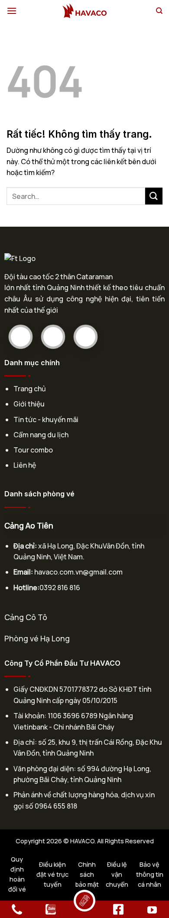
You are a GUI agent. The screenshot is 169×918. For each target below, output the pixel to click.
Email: (23, 572)
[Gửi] (153, 196)
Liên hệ (24, 465)
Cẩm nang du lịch (40, 434)
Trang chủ (29, 388)
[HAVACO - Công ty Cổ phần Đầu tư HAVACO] (84, 11)
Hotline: (26, 587)
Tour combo (33, 450)
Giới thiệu (29, 404)
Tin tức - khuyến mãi (45, 419)
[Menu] (11, 10)
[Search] (159, 11)
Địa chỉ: (25, 546)
